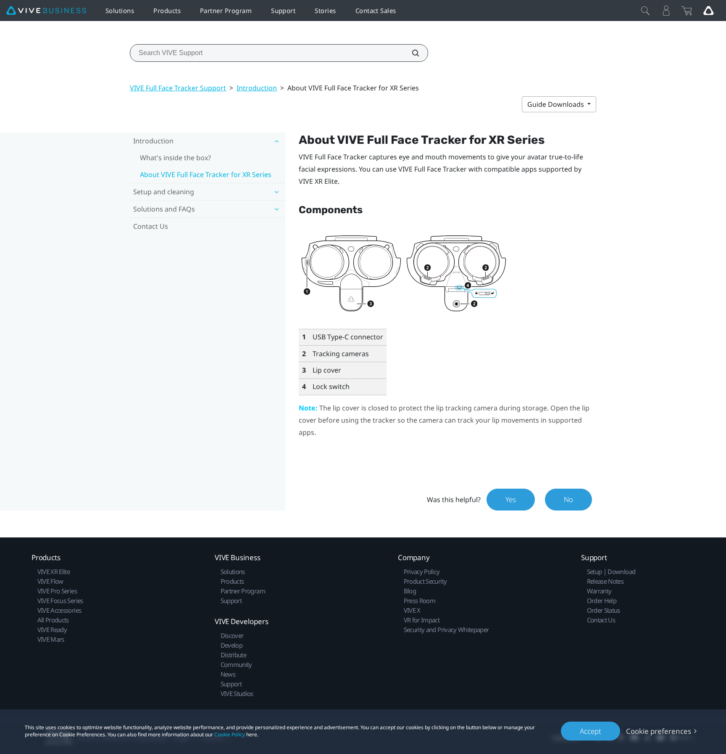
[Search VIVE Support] (410, 53)
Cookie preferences (658, 731)
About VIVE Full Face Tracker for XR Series (205, 174)
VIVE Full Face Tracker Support (178, 88)
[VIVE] (46, 10)
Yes (510, 499)
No (568, 499)
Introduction (257, 88)
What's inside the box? (175, 157)
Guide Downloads (556, 104)
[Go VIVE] (708, 10)
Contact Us (150, 226)
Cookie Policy (229, 734)
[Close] (645, 10)
